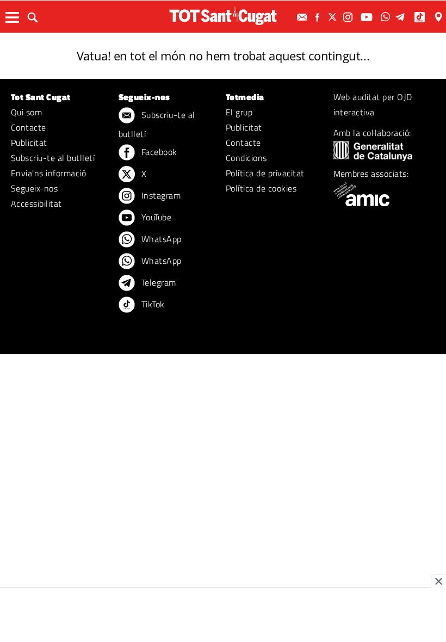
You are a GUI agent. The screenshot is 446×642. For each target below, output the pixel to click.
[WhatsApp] (386, 17)
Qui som (26, 112)
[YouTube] (368, 17)
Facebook (158, 151)
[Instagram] (349, 17)
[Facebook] (318, 17)
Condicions (246, 157)
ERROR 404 (223, 42)
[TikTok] (421, 17)
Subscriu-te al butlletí (53, 157)
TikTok (152, 304)
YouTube (155, 217)
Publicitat (29, 142)
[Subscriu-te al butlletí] (303, 17)
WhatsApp (160, 238)
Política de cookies (261, 188)
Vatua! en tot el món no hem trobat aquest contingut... (223, 55)
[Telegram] (401, 17)
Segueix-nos (34, 188)
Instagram (160, 195)
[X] (333, 17)
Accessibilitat (36, 203)
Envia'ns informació (48, 173)
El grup (239, 112)
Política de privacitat (265, 173)
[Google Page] (439, 17)
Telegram (157, 282)
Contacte (28, 127)
